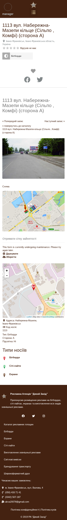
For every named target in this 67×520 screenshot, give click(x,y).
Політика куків (48, 509)
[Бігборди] (6, 56)
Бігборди (16, 56)
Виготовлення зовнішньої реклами (22, 452)
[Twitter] (33, 416)
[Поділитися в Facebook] (27, 79)
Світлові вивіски (12, 459)
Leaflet (29, 316)
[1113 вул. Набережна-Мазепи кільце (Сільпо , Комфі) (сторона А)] (33, 287)
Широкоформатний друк (17, 473)
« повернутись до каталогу (16, 126)
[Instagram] (44, 416)
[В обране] (33, 72)
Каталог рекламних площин (18, 424)
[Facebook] (23, 416)
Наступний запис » (55, 121)
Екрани (8, 438)
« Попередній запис (12, 121)
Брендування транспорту (17, 466)
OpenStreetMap (48, 316)
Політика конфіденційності (25, 509)
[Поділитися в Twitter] (40, 79)
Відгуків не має (28, 48)
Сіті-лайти (9, 445)
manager (7, 14)
